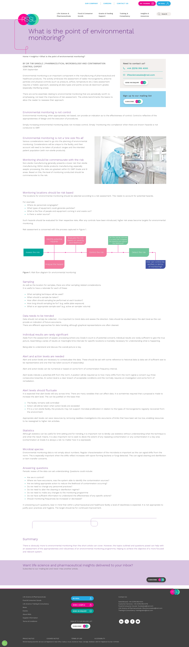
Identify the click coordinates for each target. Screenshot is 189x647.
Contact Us (122, 3)
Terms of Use (76, 638)
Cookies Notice (53, 638)
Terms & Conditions (30, 621)
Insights (34, 56)
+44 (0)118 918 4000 (137, 68)
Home (25, 56)
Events (25, 611)
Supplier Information (30, 618)
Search (164, 14)
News (25, 607)
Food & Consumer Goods (32, 600)
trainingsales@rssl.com (144, 610)
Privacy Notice (28, 638)
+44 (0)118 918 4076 (140, 604)
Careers (107, 3)
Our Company (91, 3)
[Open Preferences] (4, 643)
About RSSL (27, 614)
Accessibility (99, 638)
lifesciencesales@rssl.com (141, 75)
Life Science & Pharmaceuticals (34, 597)
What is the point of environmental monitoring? (62, 56)
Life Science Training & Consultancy (36, 604)
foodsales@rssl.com (145, 606)
